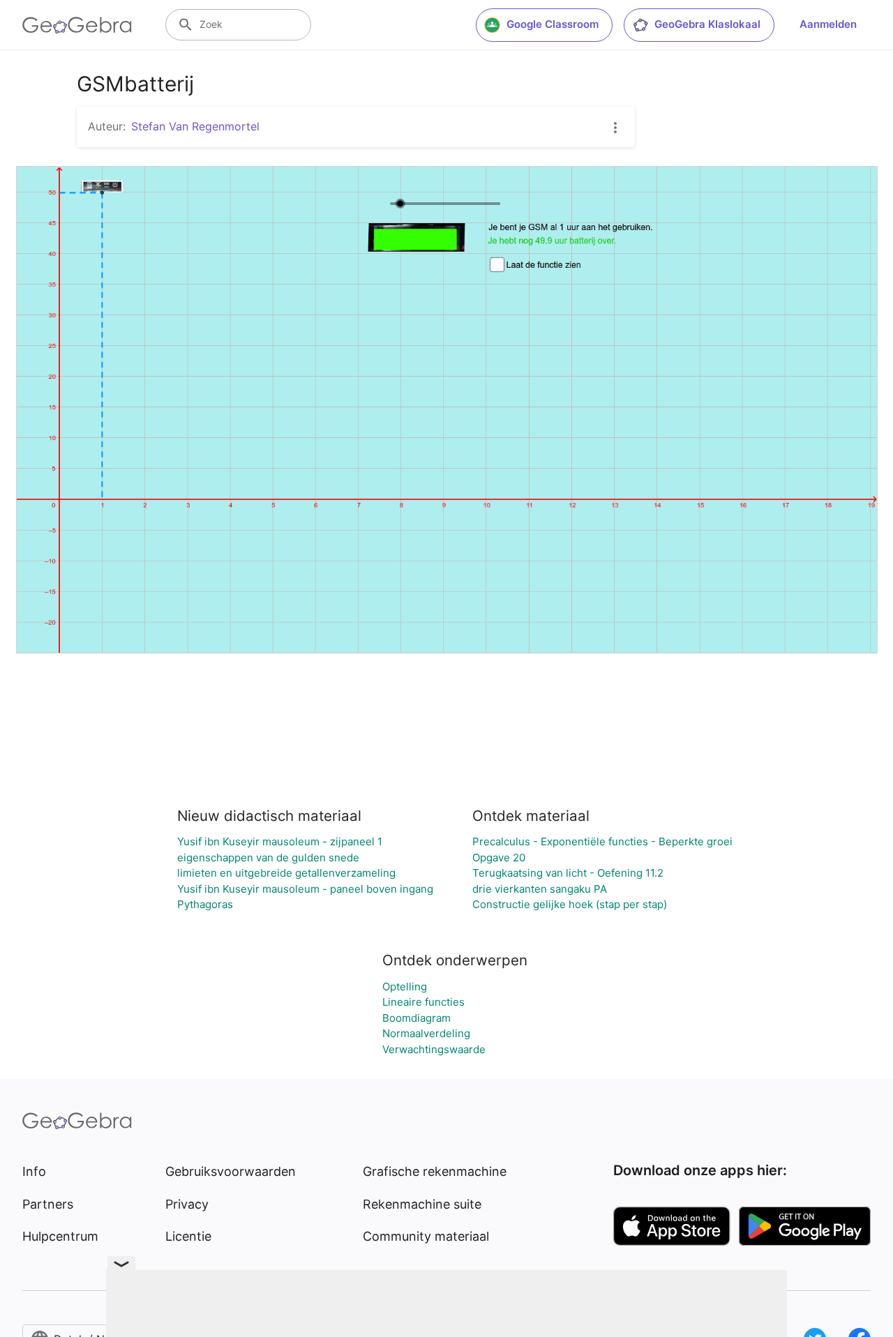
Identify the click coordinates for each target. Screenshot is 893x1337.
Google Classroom (552, 24)
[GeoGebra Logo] (77, 25)
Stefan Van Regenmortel (195, 126)
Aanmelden (828, 24)
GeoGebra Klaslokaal (707, 24)
